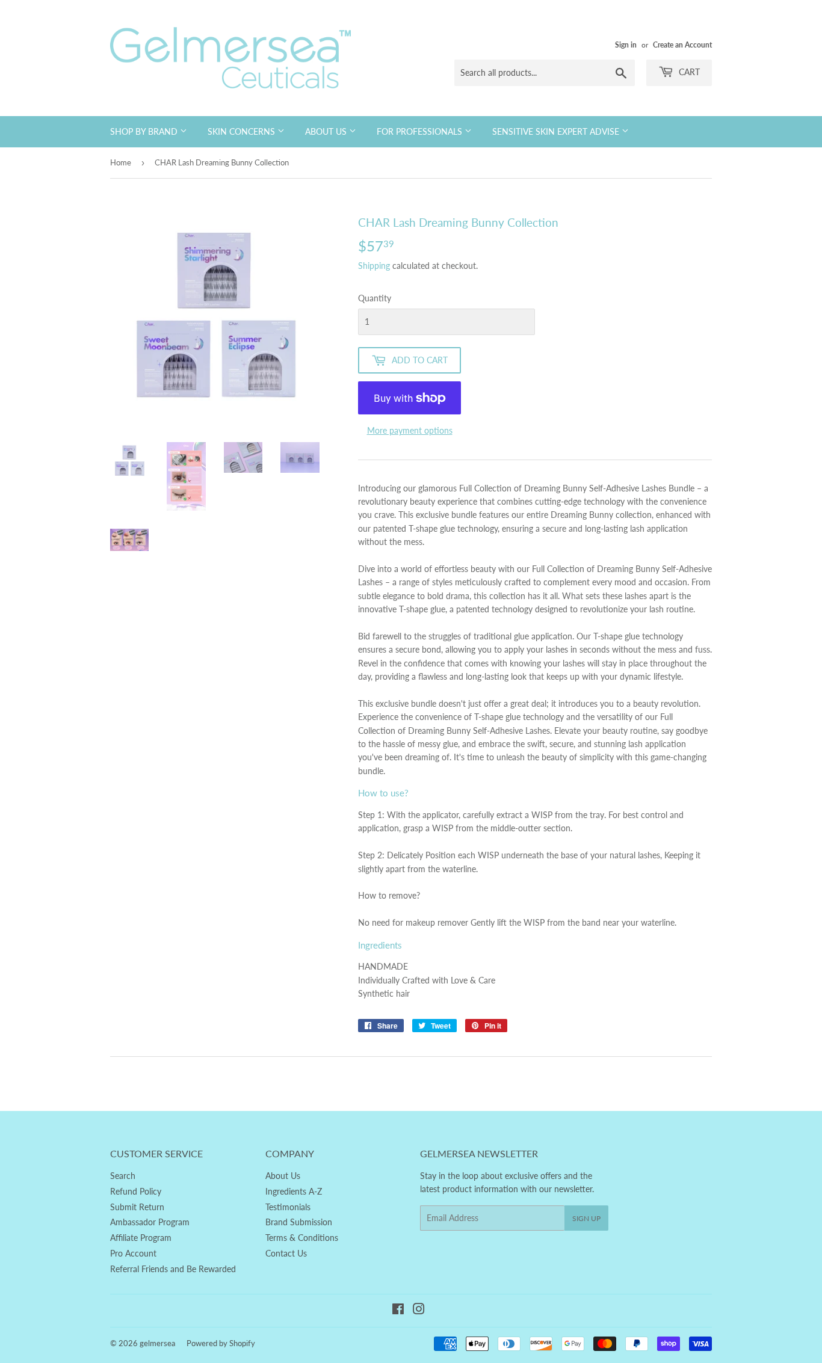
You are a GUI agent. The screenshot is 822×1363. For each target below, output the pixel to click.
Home (120, 162)
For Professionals (421, 131)
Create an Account (682, 44)
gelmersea (157, 1343)
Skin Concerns (242, 131)
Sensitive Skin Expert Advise (557, 131)
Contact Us (286, 1253)
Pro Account (133, 1253)
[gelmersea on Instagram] (419, 1310)
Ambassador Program (150, 1222)
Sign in (626, 44)
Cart (688, 72)
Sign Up (586, 1218)
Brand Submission (298, 1222)
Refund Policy (135, 1191)
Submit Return (137, 1207)
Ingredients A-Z (293, 1191)
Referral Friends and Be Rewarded (173, 1269)
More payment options (410, 430)
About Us (327, 131)
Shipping (374, 265)
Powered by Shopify (221, 1343)
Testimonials (288, 1207)
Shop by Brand (145, 131)
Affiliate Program (141, 1237)
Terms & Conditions (301, 1237)
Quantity (374, 298)
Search (122, 1176)
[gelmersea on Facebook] (398, 1310)
